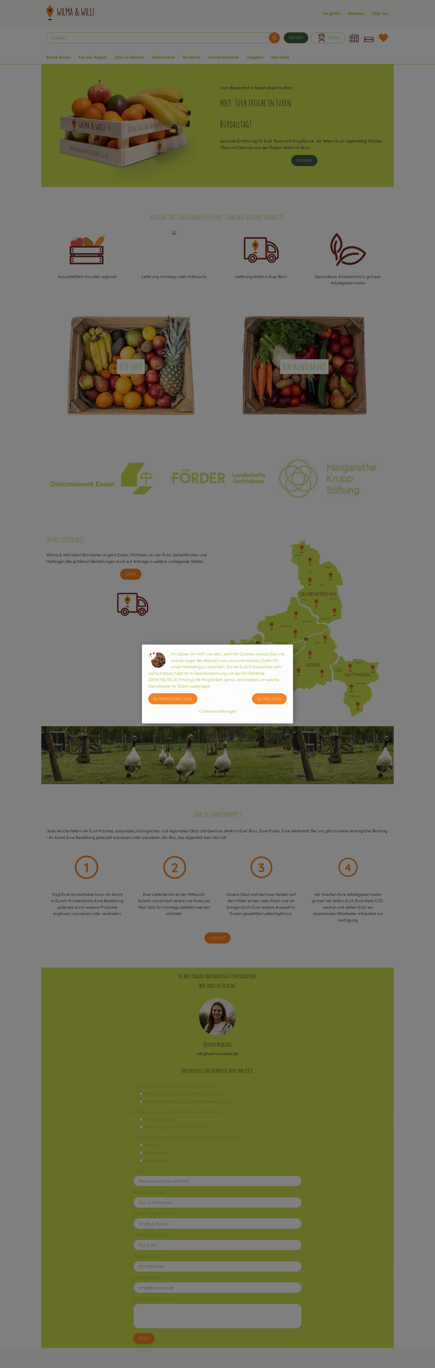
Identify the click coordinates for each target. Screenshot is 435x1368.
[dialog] (217, 684)
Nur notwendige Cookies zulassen (173, 698)
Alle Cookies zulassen (269, 698)
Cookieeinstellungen (217, 711)
